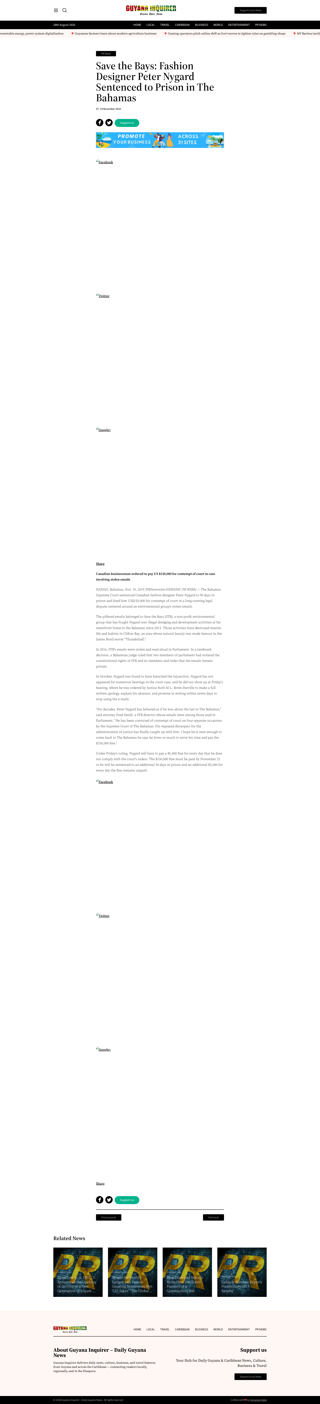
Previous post (108, 1217)
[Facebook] (160, 223)
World (218, 25)
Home (137, 25)
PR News (261, 25)
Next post (213, 1217)
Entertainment (239, 25)
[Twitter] (160, 357)
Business (201, 25)
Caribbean (182, 25)
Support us (127, 123)
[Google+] (160, 491)
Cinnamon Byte (258, 1400)
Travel (165, 25)
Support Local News (250, 10)
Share (100, 563)
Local (150, 25)
